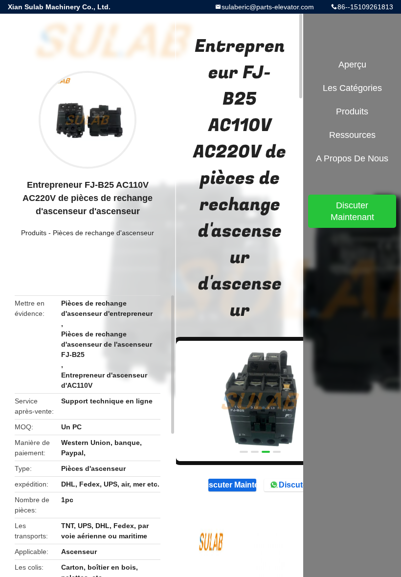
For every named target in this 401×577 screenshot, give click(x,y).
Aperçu (352, 64)
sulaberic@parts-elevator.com (268, 7)
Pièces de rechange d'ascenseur (103, 233)
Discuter (294, 485)
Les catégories (352, 88)
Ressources (352, 135)
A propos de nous (352, 158)
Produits (33, 233)
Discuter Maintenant (232, 485)
